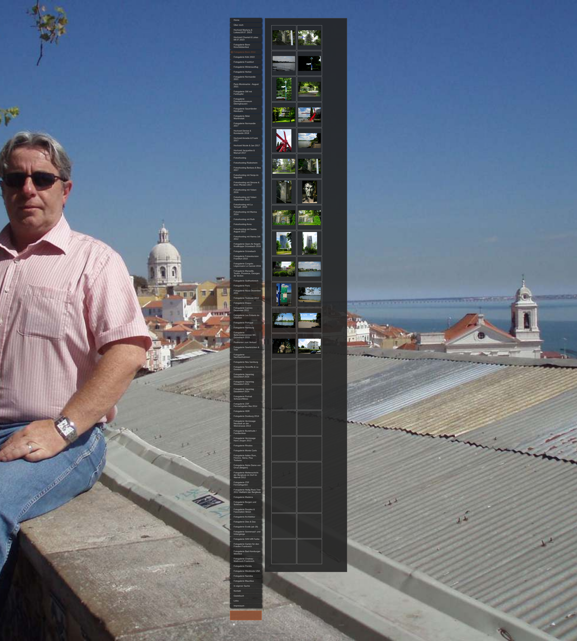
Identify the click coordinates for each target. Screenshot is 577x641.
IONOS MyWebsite (269, 633)
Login (341, 624)
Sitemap (254, 624)
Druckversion (242, 624)
